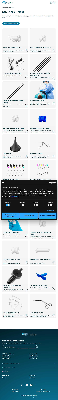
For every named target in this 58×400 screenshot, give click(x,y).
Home (3, 7)
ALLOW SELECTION (29, 215)
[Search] (51, 2)
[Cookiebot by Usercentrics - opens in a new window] (50, 182)
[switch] (22, 205)
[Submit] (36, 347)
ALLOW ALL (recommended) (47, 215)
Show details (50, 210)
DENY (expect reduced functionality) (10, 215)
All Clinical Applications (11, 23)
